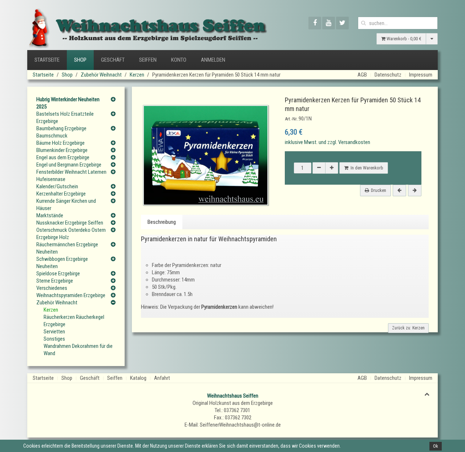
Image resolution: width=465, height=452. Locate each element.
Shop (80, 60)
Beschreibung (161, 222)
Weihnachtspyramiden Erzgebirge (70, 295)
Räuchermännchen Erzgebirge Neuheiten (67, 248)
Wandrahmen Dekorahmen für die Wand (78, 350)
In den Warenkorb (365, 167)
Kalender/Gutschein (57, 186)
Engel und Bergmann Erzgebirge (68, 164)
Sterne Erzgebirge (54, 281)
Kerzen (137, 74)
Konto (178, 60)
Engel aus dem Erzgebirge (62, 157)
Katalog (138, 378)
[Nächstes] (414, 190)
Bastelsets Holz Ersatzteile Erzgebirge (65, 117)
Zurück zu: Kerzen (408, 327)
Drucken (378, 190)
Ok (435, 446)
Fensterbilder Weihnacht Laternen (71, 172)
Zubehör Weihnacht (101, 74)
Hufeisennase (50, 179)
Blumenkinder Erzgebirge (62, 150)
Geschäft (113, 60)
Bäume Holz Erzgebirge (60, 143)
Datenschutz (388, 74)
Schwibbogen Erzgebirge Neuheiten (62, 263)
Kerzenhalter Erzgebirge (61, 193)
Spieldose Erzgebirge (58, 273)
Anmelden (213, 60)
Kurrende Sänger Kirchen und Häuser (66, 204)
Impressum (420, 74)
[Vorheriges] (399, 190)
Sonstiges (54, 339)
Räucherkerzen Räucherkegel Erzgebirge (74, 321)
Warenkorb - (403, 38)
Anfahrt (162, 378)
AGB (362, 74)
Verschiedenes (51, 288)
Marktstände (49, 215)
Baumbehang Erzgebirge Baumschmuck (61, 132)
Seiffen (148, 60)
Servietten (54, 331)
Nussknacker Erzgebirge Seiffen (69, 222)
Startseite (47, 60)
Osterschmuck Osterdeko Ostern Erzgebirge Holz (71, 234)
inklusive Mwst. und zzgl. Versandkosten (327, 142)
